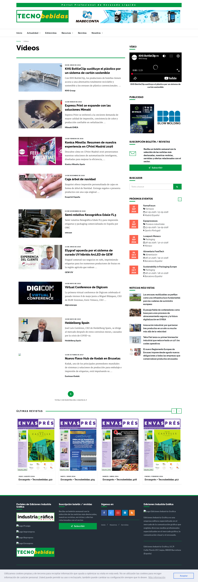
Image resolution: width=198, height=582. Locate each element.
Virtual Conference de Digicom (86, 287)
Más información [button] (156, 577)
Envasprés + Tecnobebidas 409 (78, 479)
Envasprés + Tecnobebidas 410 (35, 479)
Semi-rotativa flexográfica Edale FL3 (90, 215)
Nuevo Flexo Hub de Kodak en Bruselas (92, 358)
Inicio (19, 33)
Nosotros (96, 33)
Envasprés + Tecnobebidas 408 (120, 479)
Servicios (124, 525)
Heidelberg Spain (77, 323)
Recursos (67, 33)
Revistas (82, 33)
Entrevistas (51, 33)
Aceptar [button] (184, 576)
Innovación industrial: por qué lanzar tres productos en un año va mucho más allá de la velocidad (160, 328)
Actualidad (33, 33)
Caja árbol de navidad (80, 179)
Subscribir (157, 167)
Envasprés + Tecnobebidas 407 (162, 479)
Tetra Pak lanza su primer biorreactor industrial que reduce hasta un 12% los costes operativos (161, 340)
